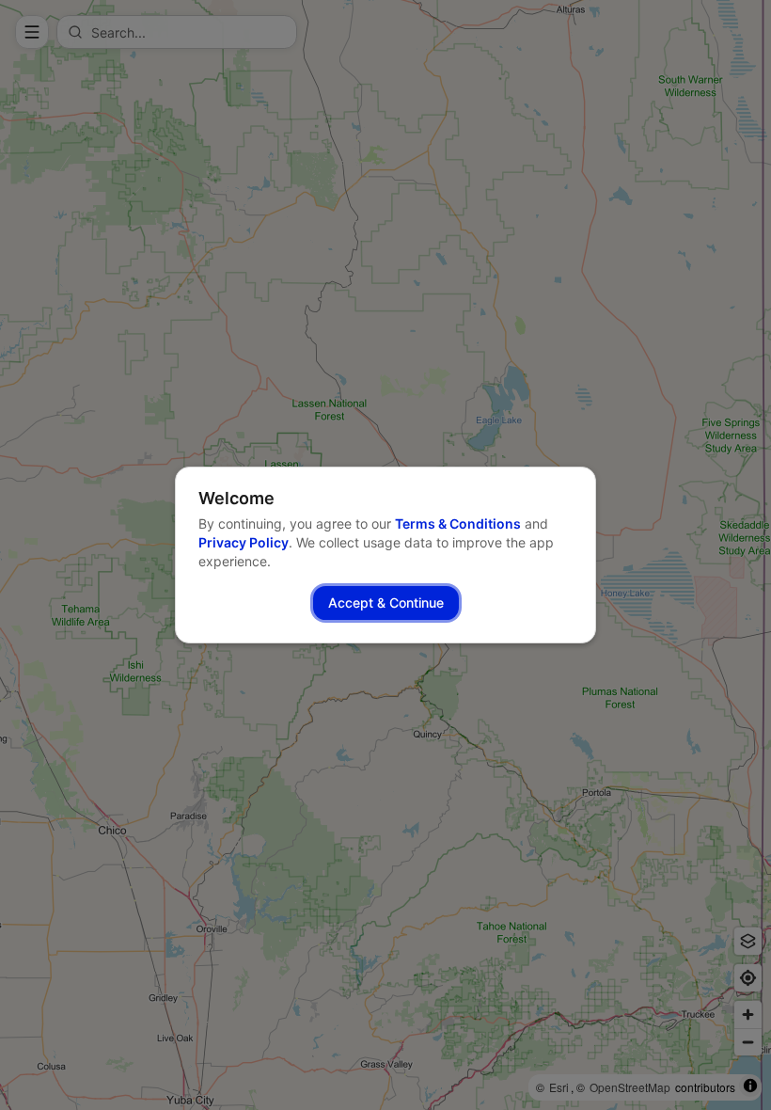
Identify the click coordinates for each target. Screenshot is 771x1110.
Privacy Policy (243, 542)
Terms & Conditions (458, 523)
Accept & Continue (386, 602)
